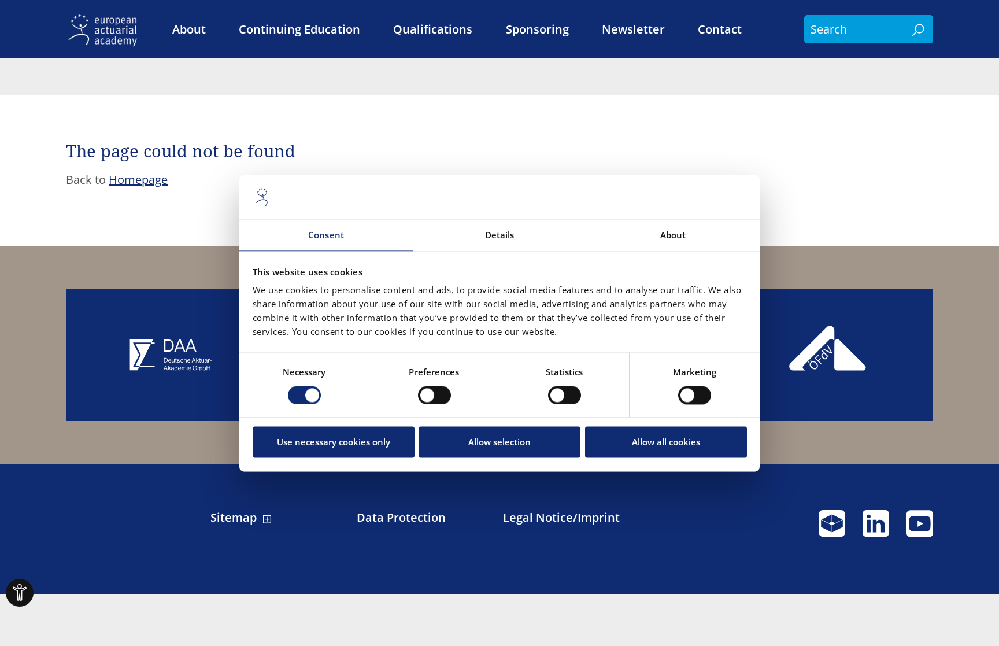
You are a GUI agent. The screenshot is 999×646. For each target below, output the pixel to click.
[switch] (434, 395)
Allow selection (499, 442)
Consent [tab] (326, 235)
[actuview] (832, 528)
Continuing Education (299, 29)
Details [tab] (500, 235)
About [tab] (673, 235)
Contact (720, 29)
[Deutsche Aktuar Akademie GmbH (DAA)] (171, 355)
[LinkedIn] (876, 528)
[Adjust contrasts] (20, 593)
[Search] (918, 29)
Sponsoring (537, 29)
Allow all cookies (666, 442)
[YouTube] (919, 528)
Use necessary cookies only (333, 442)
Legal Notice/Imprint (561, 517)
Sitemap (233, 517)
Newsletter (633, 29)
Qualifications (432, 29)
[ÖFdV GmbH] (828, 355)
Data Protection (401, 517)
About (189, 29)
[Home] (106, 29)
